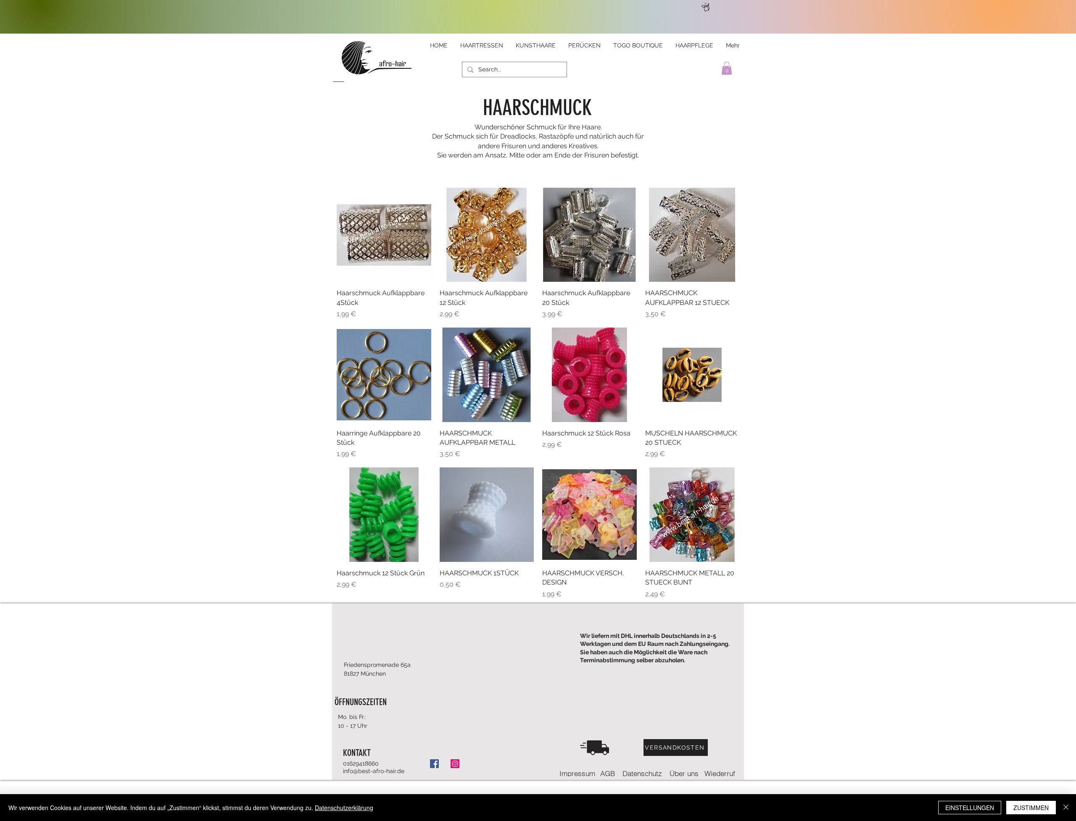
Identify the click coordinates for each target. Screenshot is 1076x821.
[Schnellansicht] (384, 235)
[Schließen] (1066, 807)
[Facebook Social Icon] (434, 763)
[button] (726, 68)
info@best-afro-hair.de (373, 771)
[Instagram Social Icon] (455, 763)
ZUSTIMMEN (1031, 807)
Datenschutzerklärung (344, 807)
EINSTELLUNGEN (969, 807)
